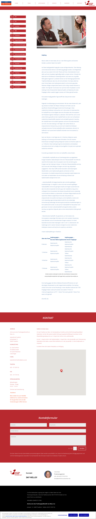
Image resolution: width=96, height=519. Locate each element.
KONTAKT (79, 3)
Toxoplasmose (19, 59)
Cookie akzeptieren (84, 515)
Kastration (18, 77)
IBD (16, 31)
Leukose (17, 26)
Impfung (17, 73)
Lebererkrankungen (20, 45)
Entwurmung (18, 68)
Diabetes (17, 35)
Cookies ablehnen (73, 515)
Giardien (17, 63)
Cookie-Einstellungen (62, 515)
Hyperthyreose (19, 40)
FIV (16, 21)
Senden (82, 448)
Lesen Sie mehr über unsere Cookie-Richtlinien (16, 516)
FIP (16, 17)
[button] (61, 370)
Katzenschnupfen (19, 49)
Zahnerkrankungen (20, 54)
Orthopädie (18, 82)
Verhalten (17, 87)
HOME (16, 3)
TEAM (29, 3)
